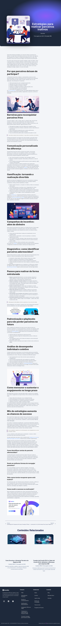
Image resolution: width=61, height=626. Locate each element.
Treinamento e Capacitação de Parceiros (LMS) (24, 612)
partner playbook (15, 331)
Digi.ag (25, 167)
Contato (36, 595)
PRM (22, 592)
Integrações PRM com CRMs (26, 608)
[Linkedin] (8, 601)
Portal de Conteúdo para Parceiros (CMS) (25, 617)
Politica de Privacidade (36, 601)
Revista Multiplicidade (28, 363)
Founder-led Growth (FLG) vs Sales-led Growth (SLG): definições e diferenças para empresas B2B (44, 562)
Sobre (35, 592)
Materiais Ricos (51, 595)
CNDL (23, 197)
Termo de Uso (37, 604)
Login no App (37, 598)
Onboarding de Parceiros (24, 596)
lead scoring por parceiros (12, 266)
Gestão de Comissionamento (25, 600)
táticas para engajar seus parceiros (13, 438)
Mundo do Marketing (16, 197)
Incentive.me (13, 194)
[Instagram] (4, 601)
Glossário (49, 598)
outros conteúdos (12, 90)
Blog (49, 592)
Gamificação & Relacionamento (24, 604)
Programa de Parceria (38, 607)
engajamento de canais (33, 437)
